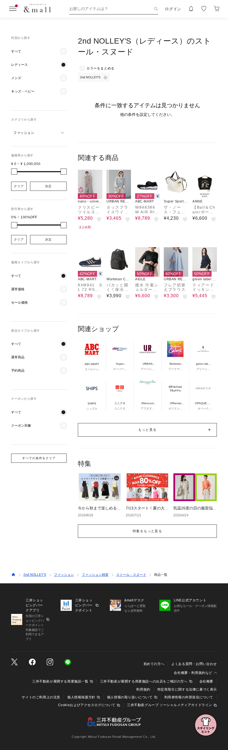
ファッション (64, 575)
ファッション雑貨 (95, 575)
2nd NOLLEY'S (34, 575)
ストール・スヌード (131, 575)
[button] (39, 51)
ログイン (173, 9)
